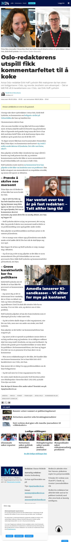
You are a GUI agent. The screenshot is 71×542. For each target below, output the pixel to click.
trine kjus (28, 395)
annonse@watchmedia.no (35, 500)
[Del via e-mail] (9, 402)
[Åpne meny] (68, 3)
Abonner (32, 3)
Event (24, 3)
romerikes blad (51, 395)
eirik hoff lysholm (9, 398)
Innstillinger (64, 540)
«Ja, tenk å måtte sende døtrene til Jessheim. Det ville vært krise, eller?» (23, 146)
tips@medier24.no (36, 486)
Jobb (12, 3)
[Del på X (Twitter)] (5, 402)
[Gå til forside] (5, 3)
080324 (12, 395)
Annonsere (18, 3)
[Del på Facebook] (2, 402)
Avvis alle (9, 536)
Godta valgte (19, 536)
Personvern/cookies (14, 482)
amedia (5, 395)
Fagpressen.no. (12, 529)
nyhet (19, 395)
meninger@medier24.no (34, 493)
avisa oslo (39, 395)
